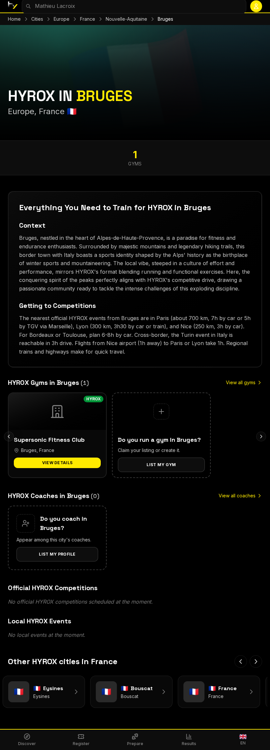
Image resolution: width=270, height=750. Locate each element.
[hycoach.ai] (13, 6)
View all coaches (237, 495)
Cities (37, 19)
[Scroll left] (9, 436)
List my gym (161, 464)
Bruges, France (37, 450)
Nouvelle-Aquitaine (126, 19)
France (87, 19)
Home (14, 19)
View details (57, 462)
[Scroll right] (261, 436)
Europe (61, 19)
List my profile (57, 554)
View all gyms (241, 382)
